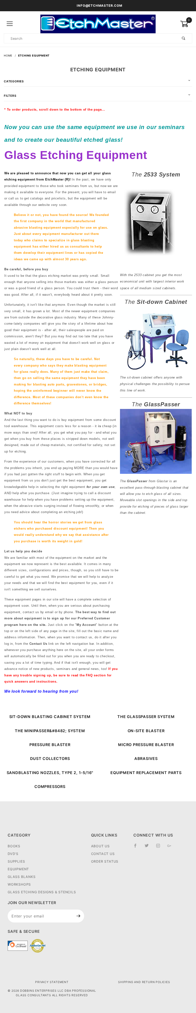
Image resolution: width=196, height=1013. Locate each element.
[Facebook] (137, 847)
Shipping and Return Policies (144, 982)
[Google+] (171, 847)
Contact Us (103, 854)
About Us (100, 846)
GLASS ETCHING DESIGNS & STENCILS (42, 892)
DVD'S (13, 854)
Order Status (105, 861)
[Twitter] (149, 847)
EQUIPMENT (18, 869)
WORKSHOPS (19, 884)
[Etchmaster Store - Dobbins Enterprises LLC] (98, 24)
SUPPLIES (16, 861)
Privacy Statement (52, 982)
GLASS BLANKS (22, 877)
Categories (14, 81)
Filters (10, 95)
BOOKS (14, 846)
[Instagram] (160, 847)
